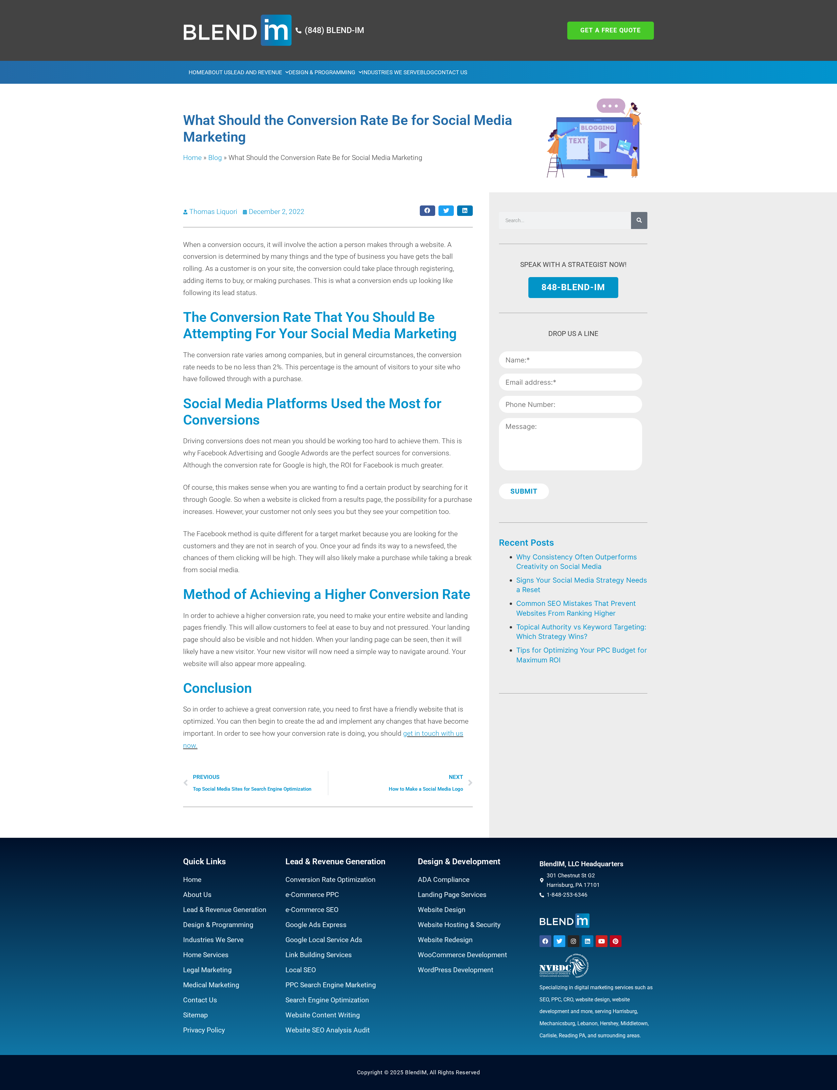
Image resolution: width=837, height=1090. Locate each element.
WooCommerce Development (462, 955)
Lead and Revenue (256, 72)
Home (197, 72)
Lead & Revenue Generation (224, 910)
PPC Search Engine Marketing (330, 985)
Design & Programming (322, 72)
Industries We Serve (391, 72)
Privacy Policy (204, 1030)
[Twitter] (559, 941)
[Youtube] (601, 941)
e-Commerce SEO (311, 910)
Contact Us (450, 72)
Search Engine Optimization (327, 1000)
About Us (218, 72)
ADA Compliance (444, 880)
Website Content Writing (322, 1015)
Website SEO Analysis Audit (327, 1030)
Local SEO (300, 970)
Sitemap (195, 1015)
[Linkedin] (587, 941)
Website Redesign (445, 940)
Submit (524, 491)
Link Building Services (318, 955)
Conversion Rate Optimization (330, 880)
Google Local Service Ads (323, 940)
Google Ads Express (316, 925)
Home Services (206, 955)
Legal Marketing (207, 970)
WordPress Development (455, 970)
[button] (427, 210)
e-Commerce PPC (312, 895)
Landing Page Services (452, 895)
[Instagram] (573, 941)
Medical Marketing (211, 985)
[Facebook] (545, 941)
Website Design (442, 910)
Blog (427, 72)
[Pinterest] (616, 941)
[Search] (639, 220)
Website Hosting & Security (459, 925)
